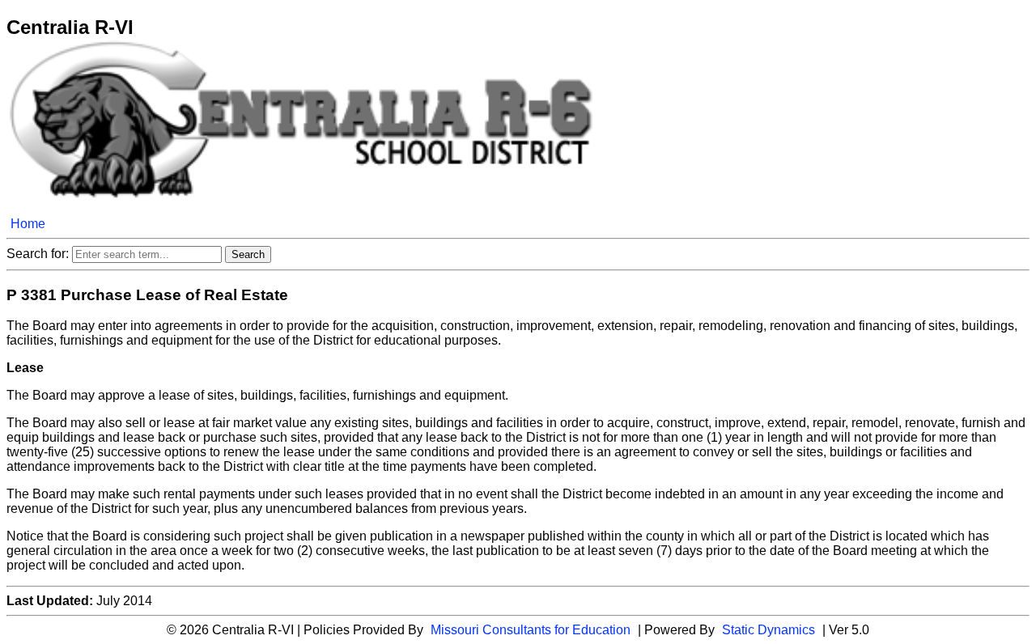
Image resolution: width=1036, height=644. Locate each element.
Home (28, 224)
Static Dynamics (768, 630)
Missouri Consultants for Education (531, 630)
